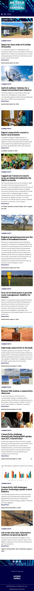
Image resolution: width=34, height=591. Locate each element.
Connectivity (6, 41)
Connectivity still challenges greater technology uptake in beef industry (16, 489)
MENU (8, 14)
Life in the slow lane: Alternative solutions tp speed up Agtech (16, 533)
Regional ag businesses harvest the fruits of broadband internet (17, 238)
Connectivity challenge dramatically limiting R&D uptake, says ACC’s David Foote (16, 436)
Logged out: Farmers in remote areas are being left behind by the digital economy (16, 178)
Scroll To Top (16, 571)
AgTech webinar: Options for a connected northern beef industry (16, 89)
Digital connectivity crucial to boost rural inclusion (14, 133)
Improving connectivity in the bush (16, 348)
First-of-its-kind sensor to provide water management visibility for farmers (16, 294)
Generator (21, 589)
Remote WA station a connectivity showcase (17, 392)
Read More (5, 60)
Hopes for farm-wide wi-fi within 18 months (16, 45)
